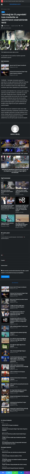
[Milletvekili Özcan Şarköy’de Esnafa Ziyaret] (5, 385)
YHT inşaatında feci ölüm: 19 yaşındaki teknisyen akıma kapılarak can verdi (7, 207)
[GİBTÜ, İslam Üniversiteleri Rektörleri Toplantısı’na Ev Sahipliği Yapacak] (5, 367)
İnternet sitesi (4, 265)
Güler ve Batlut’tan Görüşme (17, 371)
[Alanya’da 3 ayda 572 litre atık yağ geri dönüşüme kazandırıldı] (5, 410)
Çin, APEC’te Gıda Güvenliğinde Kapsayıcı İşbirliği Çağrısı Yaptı (21, 224)
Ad (2, 255)
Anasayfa (4, 9)
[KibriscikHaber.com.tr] (15, 4)
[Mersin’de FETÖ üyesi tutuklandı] (5, 67)
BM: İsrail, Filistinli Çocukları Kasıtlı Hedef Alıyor (14, 1)
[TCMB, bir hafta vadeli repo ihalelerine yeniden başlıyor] (22, 185)
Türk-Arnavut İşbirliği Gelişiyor (18, 351)
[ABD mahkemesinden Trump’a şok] (5, 328)
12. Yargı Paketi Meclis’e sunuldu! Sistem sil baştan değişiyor (18, 390)
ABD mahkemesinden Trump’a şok (19, 326)
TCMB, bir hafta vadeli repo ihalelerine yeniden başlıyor (22, 192)
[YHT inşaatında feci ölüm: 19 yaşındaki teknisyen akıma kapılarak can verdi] (7, 200)
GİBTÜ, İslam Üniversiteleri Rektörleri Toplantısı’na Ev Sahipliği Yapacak (19, 366)
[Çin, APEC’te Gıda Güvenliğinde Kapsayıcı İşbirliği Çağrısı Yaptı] (22, 218)
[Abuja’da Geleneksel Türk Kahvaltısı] (5, 398)
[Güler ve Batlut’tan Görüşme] (5, 373)
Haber (8, 9)
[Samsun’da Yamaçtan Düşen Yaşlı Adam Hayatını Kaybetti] (5, 73)
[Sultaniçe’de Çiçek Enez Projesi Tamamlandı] (5, 404)
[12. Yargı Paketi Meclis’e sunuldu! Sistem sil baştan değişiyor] (5, 392)
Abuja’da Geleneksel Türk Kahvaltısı (19, 396)
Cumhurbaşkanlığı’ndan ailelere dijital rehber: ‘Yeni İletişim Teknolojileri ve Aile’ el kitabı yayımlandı (18, 359)
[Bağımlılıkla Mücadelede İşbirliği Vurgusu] (7, 218)
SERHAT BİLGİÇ (6, 25)
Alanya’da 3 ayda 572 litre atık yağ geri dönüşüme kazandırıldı (19, 409)
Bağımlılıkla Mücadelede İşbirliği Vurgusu (7, 223)
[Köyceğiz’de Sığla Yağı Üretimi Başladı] (5, 346)
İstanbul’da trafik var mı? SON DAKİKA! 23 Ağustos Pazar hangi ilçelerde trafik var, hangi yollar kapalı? (22, 208)
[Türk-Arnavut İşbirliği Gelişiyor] (5, 352)
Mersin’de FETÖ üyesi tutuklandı (18, 65)
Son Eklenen (15, 282)
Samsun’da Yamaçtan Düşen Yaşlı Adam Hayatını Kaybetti (19, 294)
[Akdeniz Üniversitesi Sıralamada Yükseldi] (5, 379)
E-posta (3, 260)
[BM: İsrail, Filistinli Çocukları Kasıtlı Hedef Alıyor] (7, 185)
